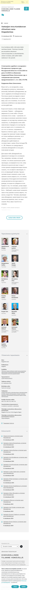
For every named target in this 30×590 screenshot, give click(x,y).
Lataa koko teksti (14, 217)
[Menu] (26, 8)
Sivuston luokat (7, 546)
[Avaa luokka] (21, 546)
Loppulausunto (7, 39)
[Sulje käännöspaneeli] (27, 2)
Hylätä (23, 586)
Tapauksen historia (8, 423)
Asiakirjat (6, 23)
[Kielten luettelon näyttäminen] (23, 2)
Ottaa (15, 586)
